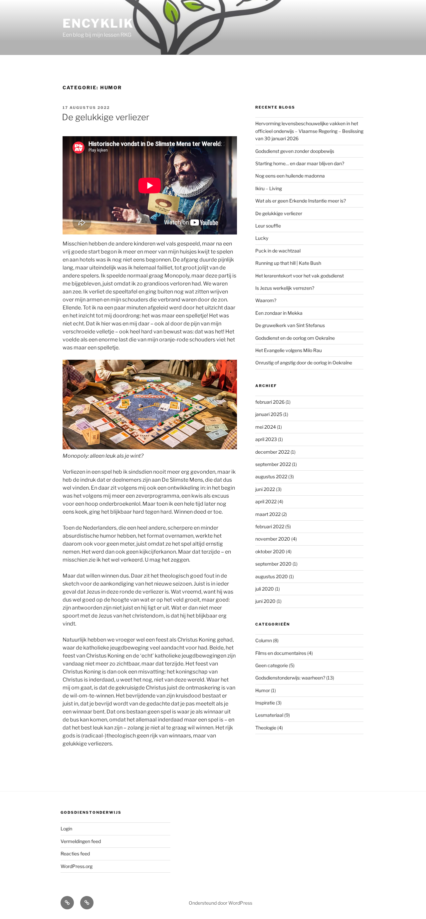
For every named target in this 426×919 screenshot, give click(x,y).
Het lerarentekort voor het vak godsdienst (299, 275)
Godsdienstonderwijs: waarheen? (290, 678)
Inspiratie (265, 702)
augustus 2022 (271, 476)
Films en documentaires (280, 653)
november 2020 (272, 539)
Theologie (265, 727)
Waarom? (265, 300)
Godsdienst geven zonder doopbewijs (294, 151)
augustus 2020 (271, 576)
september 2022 (273, 464)
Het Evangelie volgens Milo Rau (288, 350)
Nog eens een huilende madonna (290, 176)
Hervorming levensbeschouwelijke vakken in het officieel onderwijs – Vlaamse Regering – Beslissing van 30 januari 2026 (309, 131)
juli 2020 (264, 589)
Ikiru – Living (268, 188)
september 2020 (273, 564)
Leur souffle (268, 226)
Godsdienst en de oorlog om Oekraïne (295, 338)
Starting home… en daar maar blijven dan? (299, 163)
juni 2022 (265, 489)
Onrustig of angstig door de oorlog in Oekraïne (303, 362)
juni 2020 (265, 601)
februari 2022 (269, 526)
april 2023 (266, 439)
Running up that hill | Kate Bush (288, 263)
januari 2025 (268, 414)
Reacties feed (75, 853)
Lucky (261, 238)
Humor (262, 690)
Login (66, 828)
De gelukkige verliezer (105, 117)
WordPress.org (77, 866)
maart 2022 (268, 514)
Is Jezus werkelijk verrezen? (284, 288)
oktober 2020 (270, 551)
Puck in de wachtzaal (278, 250)
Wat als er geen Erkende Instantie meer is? (300, 201)
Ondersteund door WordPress (220, 903)
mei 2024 (265, 427)
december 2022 (272, 452)
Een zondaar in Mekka (279, 313)
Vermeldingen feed (81, 841)
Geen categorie (271, 665)
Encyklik (98, 23)
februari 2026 (270, 402)
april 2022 (266, 501)
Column (263, 640)
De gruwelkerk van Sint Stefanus (290, 325)
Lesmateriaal (269, 715)
